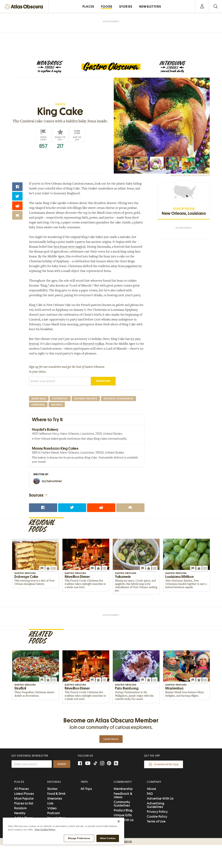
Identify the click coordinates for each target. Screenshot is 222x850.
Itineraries (54, 798)
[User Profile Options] (202, 6)
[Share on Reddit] (17, 205)
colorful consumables (118, 398)
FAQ (150, 793)
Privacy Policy (157, 811)
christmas (38, 405)
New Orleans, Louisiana (184, 213)
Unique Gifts (123, 815)
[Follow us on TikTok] (95, 763)
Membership (123, 788)
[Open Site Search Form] (215, 6)
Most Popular (24, 798)
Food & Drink (56, 793)
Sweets (60, 104)
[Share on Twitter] (17, 196)
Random (20, 808)
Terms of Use (156, 821)
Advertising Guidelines (155, 805)
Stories (52, 788)
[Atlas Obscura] (25, 7)
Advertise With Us (160, 798)
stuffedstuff (60, 398)
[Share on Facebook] (17, 186)
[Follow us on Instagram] (102, 763)
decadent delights (85, 398)
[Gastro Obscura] (50, 67)
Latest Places (24, 793)
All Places (21, 788)
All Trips (86, 788)
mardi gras (39, 398)
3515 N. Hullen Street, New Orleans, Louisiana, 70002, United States (78, 452)
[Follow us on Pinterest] (109, 763)
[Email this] (17, 215)
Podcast (53, 813)
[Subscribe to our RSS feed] (116, 763)
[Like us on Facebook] (80, 763)
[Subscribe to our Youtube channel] (88, 763)
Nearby (20, 813)
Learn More (111, 739)
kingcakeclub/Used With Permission (190, 175)
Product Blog (123, 810)
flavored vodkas (93, 344)
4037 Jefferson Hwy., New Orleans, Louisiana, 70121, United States (77, 433)
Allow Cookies (108, 838)
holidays (56, 405)
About (151, 788)
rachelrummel (52, 481)
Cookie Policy (157, 816)
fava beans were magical (70, 247)
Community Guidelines (122, 803)
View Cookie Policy (45, 829)
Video (52, 808)
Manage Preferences (79, 838)
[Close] (118, 821)
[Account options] (202, 6)
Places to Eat (23, 803)
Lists (50, 803)
